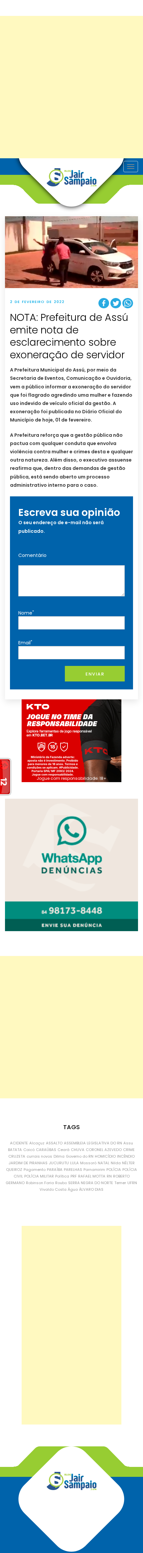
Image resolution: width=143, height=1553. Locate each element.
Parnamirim (94, 1169)
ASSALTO (54, 1143)
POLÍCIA (113, 1169)
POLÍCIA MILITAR (39, 1176)
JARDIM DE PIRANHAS (28, 1163)
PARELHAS (73, 1169)
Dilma (59, 1156)
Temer (120, 1182)
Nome (26, 612)
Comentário (32, 555)
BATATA (15, 1149)
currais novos (39, 1156)
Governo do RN (79, 1156)
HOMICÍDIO (105, 1156)
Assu (128, 1143)
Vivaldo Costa (53, 1189)
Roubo (61, 1182)
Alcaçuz (37, 1143)
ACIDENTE (19, 1143)
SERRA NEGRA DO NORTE (90, 1182)
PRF (74, 1176)
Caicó (29, 1149)
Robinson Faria (40, 1182)
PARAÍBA (55, 1169)
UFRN (132, 1182)
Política (62, 1176)
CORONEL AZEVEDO (104, 1149)
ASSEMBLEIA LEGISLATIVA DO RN (93, 1143)
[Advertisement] (71, 87)
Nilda (116, 1163)
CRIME (129, 1149)
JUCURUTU (59, 1163)
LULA (74, 1163)
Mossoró (88, 1163)
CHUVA (77, 1149)
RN (109, 1176)
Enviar (94, 674)
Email (25, 642)
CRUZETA (16, 1156)
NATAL (103, 1163)
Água (73, 1189)
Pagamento (35, 1169)
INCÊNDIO (126, 1156)
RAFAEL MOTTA (91, 1176)
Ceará (64, 1149)
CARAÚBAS (46, 1149)
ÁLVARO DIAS (91, 1189)
